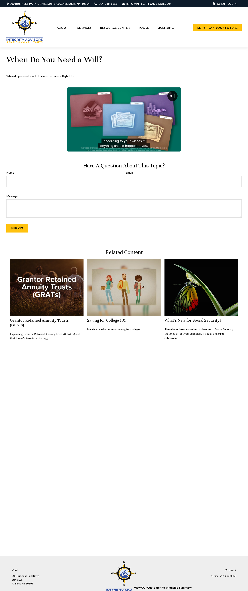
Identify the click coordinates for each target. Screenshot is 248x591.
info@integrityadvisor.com (149, 3)
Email (129, 172)
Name (10, 172)
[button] (62, 27)
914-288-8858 (108, 3)
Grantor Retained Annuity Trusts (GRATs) (39, 322)
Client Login (227, 3)
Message (12, 196)
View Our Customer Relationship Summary (163, 587)
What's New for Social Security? (192, 320)
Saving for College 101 (106, 320)
